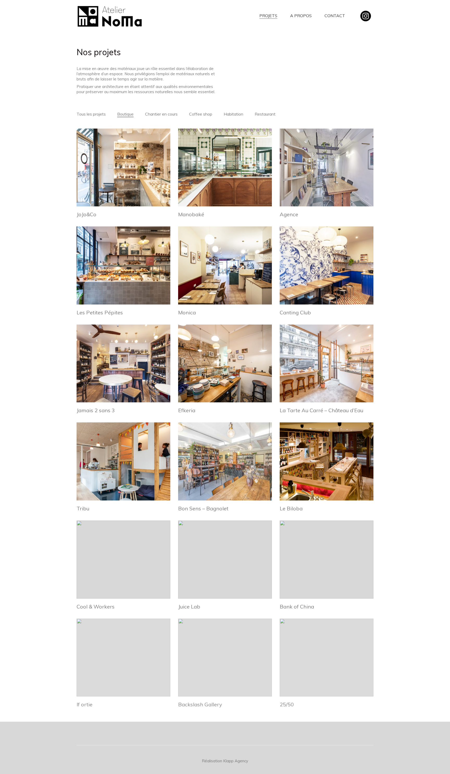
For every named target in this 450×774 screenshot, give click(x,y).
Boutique (125, 114)
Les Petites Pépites (100, 312)
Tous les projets (91, 114)
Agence (289, 214)
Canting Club (295, 312)
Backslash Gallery (200, 704)
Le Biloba (291, 508)
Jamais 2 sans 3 (96, 410)
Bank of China (297, 607)
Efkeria (186, 410)
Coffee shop (200, 114)
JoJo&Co (86, 214)
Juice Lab (189, 607)
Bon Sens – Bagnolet (203, 508)
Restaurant (265, 114)
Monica (187, 312)
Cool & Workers (96, 607)
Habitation (233, 114)
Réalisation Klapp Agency (225, 760)
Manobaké (191, 214)
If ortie (84, 704)
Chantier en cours (161, 114)
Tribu (83, 508)
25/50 (287, 704)
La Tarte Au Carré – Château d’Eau (321, 410)
